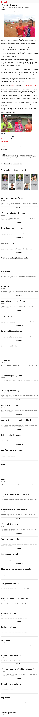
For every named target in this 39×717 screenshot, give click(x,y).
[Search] (35, 2)
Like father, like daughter (6, 146)
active (14, 42)
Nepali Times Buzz (8, 161)
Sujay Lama (13, 85)
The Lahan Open (4, 141)
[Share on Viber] (18, 164)
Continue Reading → (19, 192)
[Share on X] (5, 164)
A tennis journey (4, 138)
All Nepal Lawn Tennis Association (25, 42)
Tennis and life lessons (6, 136)
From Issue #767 (13, 11)
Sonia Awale (3, 9)
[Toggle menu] (37, 2)
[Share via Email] (21, 164)
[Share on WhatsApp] (14, 164)
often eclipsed (8, 84)
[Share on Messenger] (9, 164)
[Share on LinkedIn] (11, 164)
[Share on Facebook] (7, 164)
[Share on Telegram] (16, 164)
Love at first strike (5, 144)
